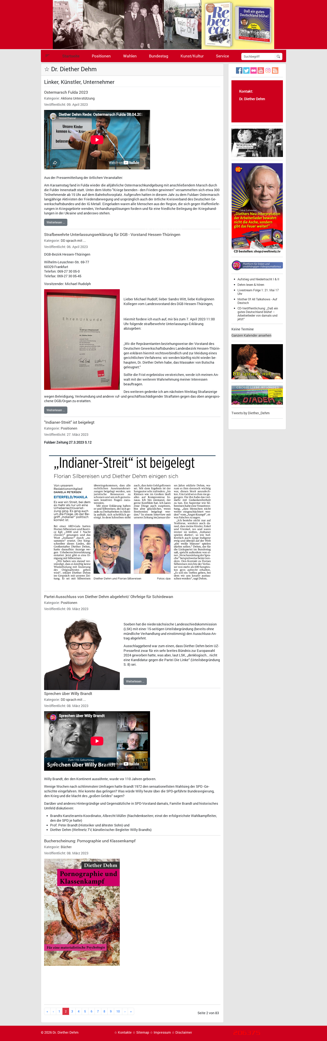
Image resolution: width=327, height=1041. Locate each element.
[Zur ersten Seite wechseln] (47, 1011)
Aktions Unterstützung (78, 98)
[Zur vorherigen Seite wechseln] (53, 1011)
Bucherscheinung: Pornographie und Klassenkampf (89, 840)
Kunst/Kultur (192, 56)
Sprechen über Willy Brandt (68, 693)
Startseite (70, 56)
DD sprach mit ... (73, 240)
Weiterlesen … (56, 222)
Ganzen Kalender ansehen (251, 335)
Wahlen (130, 56)
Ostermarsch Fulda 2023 (66, 92)
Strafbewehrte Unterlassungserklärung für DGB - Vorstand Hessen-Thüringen (112, 234)
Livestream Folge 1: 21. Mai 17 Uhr (258, 292)
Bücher (66, 847)
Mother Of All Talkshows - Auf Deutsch (257, 301)
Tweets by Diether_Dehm (250, 413)
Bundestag (158, 56)
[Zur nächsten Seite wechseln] (125, 1011)
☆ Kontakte (123, 1032)
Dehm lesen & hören (250, 285)
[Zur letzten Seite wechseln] (131, 1011)
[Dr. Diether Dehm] (163, 24)
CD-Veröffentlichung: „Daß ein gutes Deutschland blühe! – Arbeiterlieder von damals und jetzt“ (257, 313)
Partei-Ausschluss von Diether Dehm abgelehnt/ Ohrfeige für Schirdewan (108, 596)
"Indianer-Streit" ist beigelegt (69, 422)
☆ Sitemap (141, 1032)
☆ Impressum (161, 1032)
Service (222, 56)
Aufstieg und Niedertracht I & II (258, 279)
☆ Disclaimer (182, 1032)
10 (118, 1011)
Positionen (101, 56)
